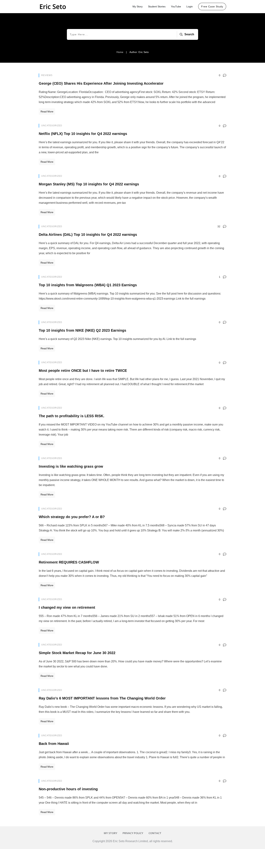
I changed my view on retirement (67, 607)
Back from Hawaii (54, 744)
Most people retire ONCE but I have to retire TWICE (83, 371)
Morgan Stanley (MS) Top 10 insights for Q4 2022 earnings (89, 184)
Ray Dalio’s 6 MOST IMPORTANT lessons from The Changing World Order (102, 698)
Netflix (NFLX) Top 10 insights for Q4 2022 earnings (83, 134)
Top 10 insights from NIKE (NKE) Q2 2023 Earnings (82, 330)
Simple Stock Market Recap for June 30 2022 (77, 653)
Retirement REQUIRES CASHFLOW (69, 562)
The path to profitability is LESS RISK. (71, 416)
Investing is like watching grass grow (71, 466)
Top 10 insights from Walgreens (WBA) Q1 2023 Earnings (88, 285)
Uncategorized (51, 125)
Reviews (46, 75)
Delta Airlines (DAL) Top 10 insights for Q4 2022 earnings (88, 235)
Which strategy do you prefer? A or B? (72, 517)
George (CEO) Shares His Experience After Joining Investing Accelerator (101, 83)
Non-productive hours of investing (68, 789)
